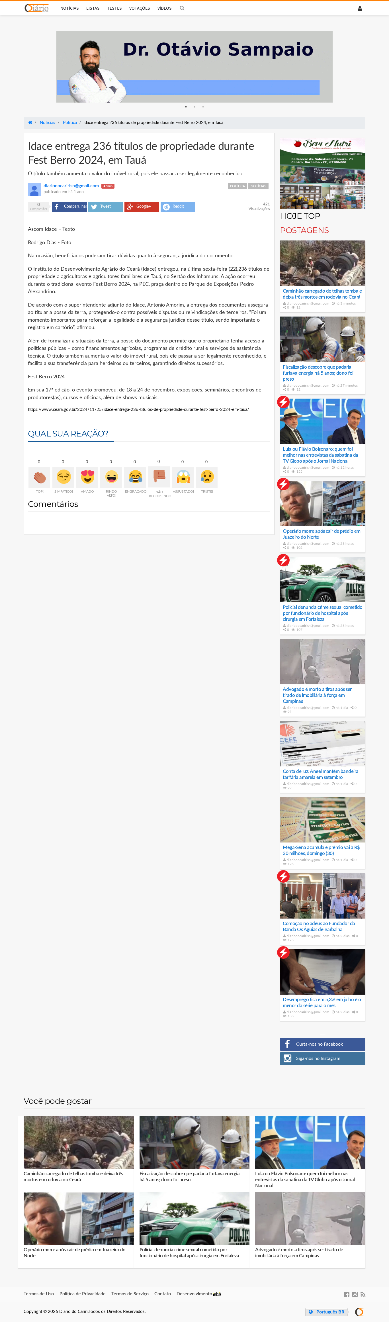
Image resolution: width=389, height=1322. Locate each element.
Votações (139, 8)
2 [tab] (194, 107)
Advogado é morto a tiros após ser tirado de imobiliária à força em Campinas (317, 695)
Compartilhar (75, 207)
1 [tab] (186, 107)
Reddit (178, 207)
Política (237, 186)
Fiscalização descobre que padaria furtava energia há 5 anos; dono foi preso (318, 373)
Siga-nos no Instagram (318, 1058)
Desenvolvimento (195, 1294)
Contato (162, 1294)
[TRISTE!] (207, 477)
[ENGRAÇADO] (135, 477)
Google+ (143, 207)
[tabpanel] (194, 67)
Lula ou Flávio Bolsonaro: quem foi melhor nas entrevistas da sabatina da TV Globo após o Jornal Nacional (320, 455)
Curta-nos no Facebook (319, 1044)
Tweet (105, 207)
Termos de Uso (39, 1294)
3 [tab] (203, 107)
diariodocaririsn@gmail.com (307, 303)
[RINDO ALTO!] (111, 477)
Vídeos (164, 8)
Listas (93, 8)
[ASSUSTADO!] (183, 477)
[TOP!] (39, 477)
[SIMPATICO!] (63, 477)
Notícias (69, 8)
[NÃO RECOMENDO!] (159, 476)
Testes (114, 8)
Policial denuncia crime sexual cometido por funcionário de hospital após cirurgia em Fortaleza (323, 613)
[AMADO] (87, 477)
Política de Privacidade (83, 1294)
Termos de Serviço (130, 1294)
